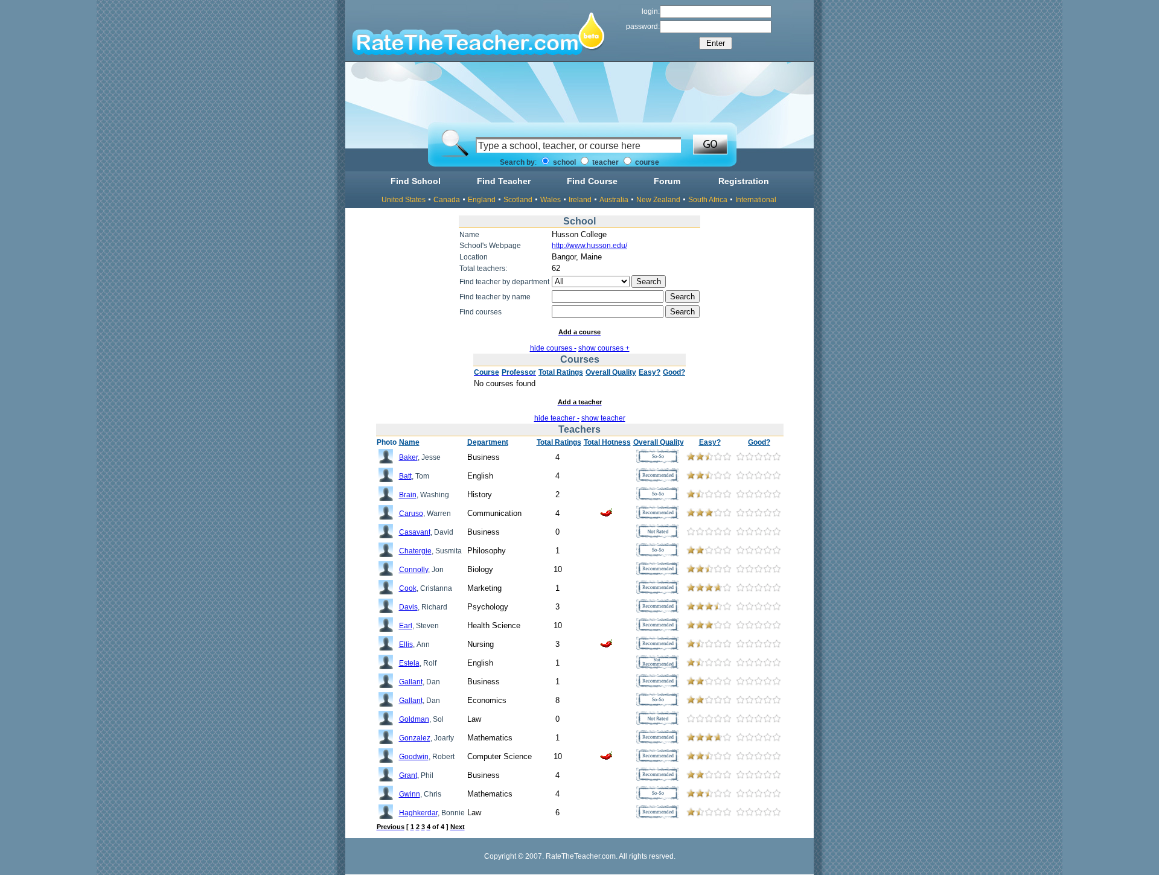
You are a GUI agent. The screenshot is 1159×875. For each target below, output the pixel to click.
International (755, 200)
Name (409, 442)
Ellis (406, 644)
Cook (408, 588)
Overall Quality (611, 372)
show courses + (604, 348)
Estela (409, 663)
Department (487, 442)
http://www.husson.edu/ (589, 245)
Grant (408, 775)
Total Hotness (607, 442)
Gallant (411, 682)
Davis (408, 607)
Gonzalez (414, 738)
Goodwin (414, 756)
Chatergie (415, 551)
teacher (604, 162)
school (563, 162)
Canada (446, 200)
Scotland (517, 200)
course (646, 162)
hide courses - (553, 348)
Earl (405, 626)
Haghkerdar (418, 813)
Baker (408, 457)
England (482, 200)
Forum (667, 181)
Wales (550, 200)
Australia (613, 200)
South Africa (707, 200)
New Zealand (658, 200)
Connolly (413, 569)
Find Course (592, 181)
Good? (674, 372)
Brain (408, 495)
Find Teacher (504, 181)
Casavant (414, 532)
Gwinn (409, 794)
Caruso (411, 513)
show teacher (603, 418)
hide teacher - (557, 418)
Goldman (414, 719)
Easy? (649, 372)
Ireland (580, 200)
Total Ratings (560, 372)
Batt (405, 476)
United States (404, 200)
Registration (743, 181)
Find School (416, 181)
